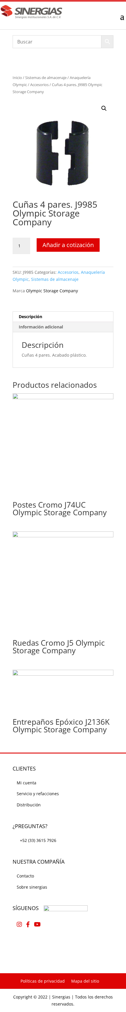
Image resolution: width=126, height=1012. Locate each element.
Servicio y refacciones (38, 793)
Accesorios (39, 84)
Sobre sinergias (32, 887)
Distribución (29, 805)
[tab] (63, 317)
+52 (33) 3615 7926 (38, 840)
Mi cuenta (26, 783)
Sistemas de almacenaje (46, 77)
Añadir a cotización (68, 245)
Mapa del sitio (85, 981)
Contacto (25, 876)
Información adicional (41, 327)
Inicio (17, 77)
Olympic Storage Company (52, 290)
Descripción (30, 316)
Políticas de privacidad (43, 981)
